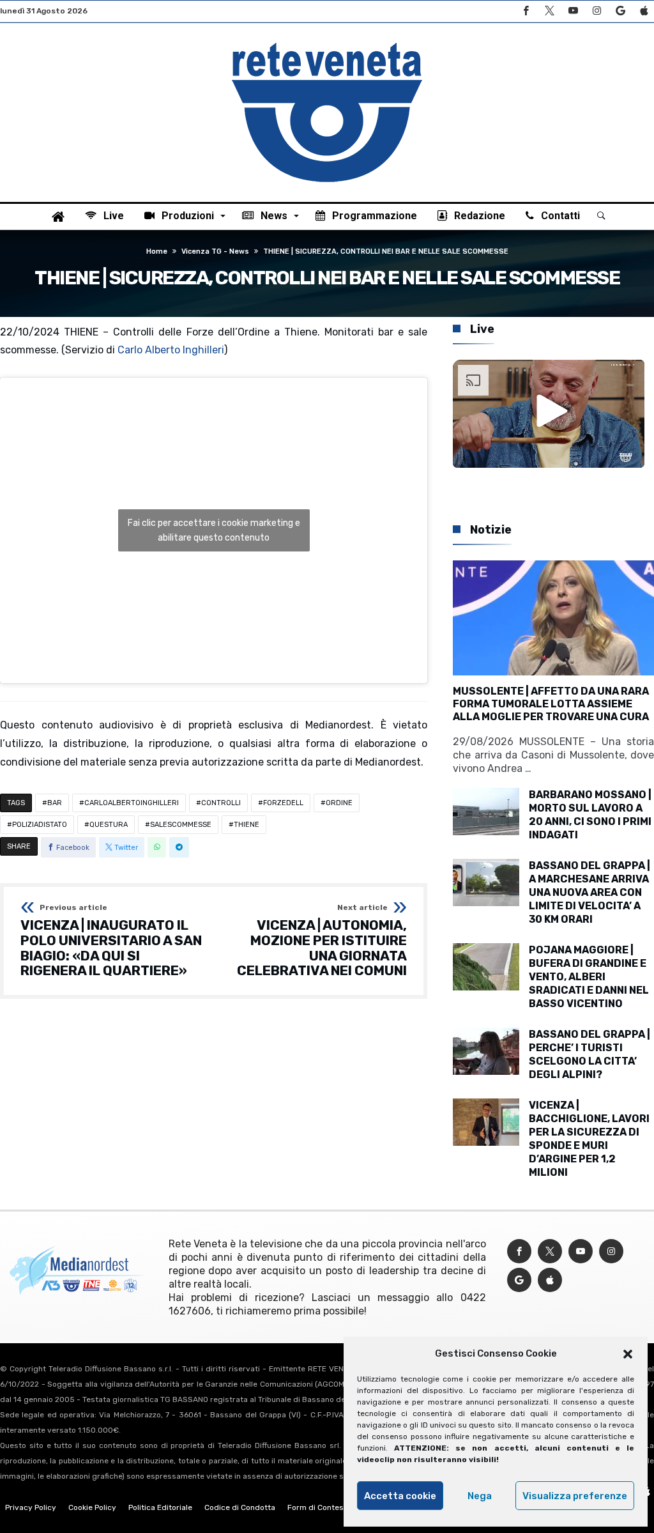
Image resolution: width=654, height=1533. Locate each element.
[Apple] (644, 11)
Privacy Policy (30, 1507)
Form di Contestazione (328, 1507)
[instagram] (596, 11)
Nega (480, 1496)
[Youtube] (573, 11)
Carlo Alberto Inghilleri (171, 350)
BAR (54, 803)
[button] (627, 1354)
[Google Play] (620, 11)
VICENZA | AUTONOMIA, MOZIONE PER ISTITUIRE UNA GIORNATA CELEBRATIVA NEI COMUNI (322, 941)
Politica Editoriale (160, 1507)
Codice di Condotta (239, 1507)
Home (156, 251)
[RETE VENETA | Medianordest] (327, 42)
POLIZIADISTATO (39, 824)
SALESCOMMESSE (180, 824)
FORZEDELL (283, 803)
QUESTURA (108, 824)
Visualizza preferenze (574, 1496)
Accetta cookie (400, 1496)
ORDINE (339, 803)
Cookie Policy (92, 1507)
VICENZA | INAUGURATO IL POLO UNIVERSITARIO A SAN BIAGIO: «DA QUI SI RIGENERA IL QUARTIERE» (111, 941)
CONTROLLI (221, 803)
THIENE (246, 824)
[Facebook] (525, 11)
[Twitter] (549, 11)
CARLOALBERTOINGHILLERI (131, 803)
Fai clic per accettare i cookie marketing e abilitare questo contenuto (214, 530)
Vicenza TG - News (215, 251)
